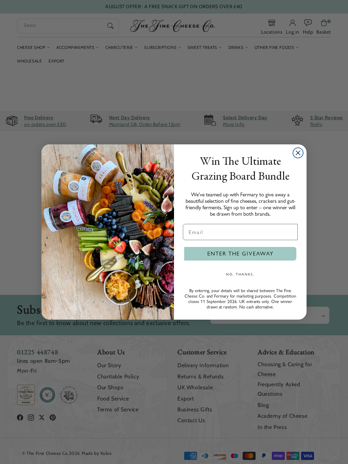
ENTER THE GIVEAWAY (240, 253)
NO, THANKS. (240, 274)
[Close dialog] (298, 153)
